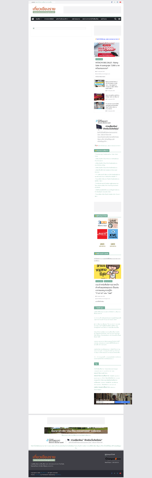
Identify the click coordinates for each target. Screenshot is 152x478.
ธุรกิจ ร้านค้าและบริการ (62, 19)
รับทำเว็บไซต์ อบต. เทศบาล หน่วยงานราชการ (109, 145)
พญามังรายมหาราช (97, 378)
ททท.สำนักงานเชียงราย (101, 376)
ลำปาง (103, 378)
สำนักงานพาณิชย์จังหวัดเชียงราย (108, 380)
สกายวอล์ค (118, 378)
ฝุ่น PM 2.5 (117, 375)
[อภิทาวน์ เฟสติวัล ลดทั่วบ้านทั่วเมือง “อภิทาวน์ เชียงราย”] (99, 97)
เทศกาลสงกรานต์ (112, 384)
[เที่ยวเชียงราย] (33, 19)
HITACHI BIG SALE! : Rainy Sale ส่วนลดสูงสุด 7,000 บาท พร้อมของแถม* (107, 65)
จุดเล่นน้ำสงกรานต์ (107, 371)
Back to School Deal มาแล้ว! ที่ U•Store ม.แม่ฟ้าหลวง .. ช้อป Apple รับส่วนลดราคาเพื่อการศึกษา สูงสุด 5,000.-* (112, 85)
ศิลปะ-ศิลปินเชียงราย (110, 378)
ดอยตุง (113, 371)
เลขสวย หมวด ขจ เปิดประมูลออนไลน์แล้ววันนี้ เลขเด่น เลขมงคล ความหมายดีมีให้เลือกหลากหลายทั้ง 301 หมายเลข (106, 343)
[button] (41, 19)
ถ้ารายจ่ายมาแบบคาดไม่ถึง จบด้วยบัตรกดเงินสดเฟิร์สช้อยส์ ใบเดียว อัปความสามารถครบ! (112, 106)
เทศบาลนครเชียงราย (102, 387)
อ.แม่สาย (108, 382)
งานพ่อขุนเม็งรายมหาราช (98, 371)
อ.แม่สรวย (103, 382)
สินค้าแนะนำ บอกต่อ (108, 281)
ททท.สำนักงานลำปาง (100, 373)
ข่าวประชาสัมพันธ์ (49, 19)
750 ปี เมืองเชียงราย (99, 369)
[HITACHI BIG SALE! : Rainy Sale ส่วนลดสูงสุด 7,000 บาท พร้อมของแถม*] (107, 50)
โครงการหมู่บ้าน (97, 389)
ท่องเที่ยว (38, 19)
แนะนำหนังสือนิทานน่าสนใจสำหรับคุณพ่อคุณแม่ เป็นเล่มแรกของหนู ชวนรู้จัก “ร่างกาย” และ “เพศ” (107, 288)
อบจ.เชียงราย (115, 382)
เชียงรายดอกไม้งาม (97, 384)
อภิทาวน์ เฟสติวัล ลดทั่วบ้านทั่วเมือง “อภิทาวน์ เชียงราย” (112, 96)
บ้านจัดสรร (112, 376)
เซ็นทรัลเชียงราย (105, 384)
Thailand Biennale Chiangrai (111, 369)
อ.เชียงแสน (97, 382)
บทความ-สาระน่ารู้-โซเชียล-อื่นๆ (90, 19)
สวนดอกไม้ (97, 380)
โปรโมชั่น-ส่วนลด (99, 59)
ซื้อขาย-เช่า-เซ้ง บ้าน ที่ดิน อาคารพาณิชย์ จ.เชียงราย (76, 435)
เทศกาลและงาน (76, 19)
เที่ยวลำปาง (112, 387)
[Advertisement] (92, 9)
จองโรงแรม (104, 19)
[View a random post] (119, 19)
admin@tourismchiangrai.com (103, 74)
